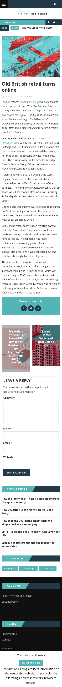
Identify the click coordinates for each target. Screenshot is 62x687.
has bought (35, 101)
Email (7, 442)
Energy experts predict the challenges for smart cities (28, 544)
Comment (9, 397)
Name (8, 428)
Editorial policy (10, 601)
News (15, 28)
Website (8, 457)
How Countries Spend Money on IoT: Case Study (27, 511)
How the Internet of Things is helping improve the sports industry (30, 500)
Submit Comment (17, 472)
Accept (30, 682)
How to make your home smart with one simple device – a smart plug (27, 522)
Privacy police (9, 633)
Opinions (28, 568)
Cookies (6, 639)
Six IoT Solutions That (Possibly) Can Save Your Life (31, 533)
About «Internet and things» (17, 595)
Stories (8, 37)
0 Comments (27, 96)
